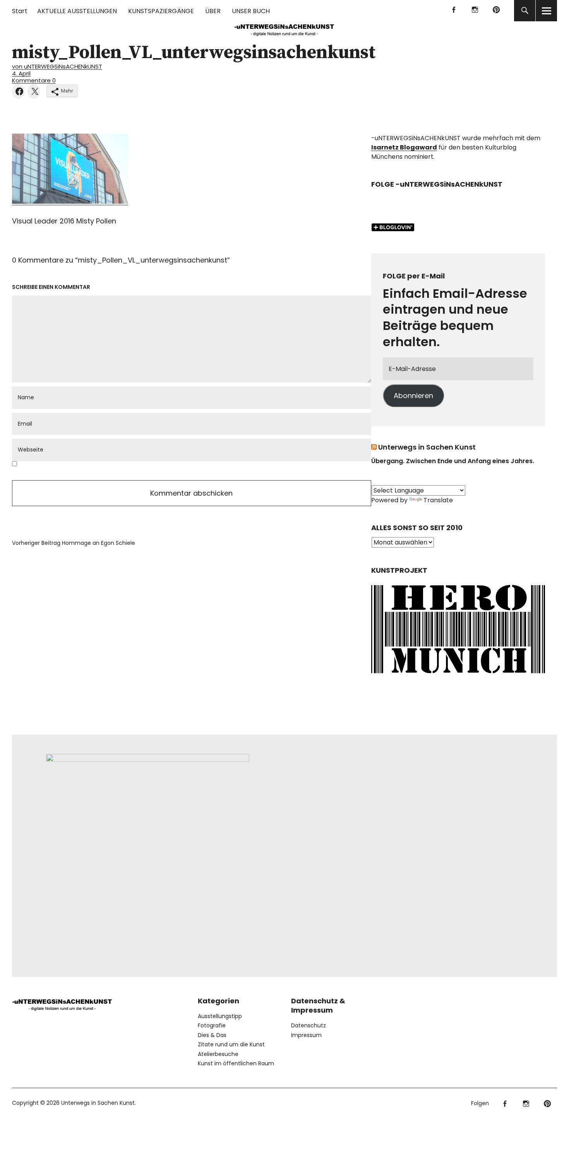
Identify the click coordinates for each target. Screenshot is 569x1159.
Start (19, 11)
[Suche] (524, 10)
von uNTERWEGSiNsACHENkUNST (57, 66)
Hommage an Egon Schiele (73, 542)
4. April (21, 73)
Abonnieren (413, 395)
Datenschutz (308, 1025)
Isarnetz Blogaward (404, 147)
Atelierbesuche (218, 1054)
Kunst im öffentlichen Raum (236, 1063)
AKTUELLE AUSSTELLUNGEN (77, 11)
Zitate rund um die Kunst (231, 1044)
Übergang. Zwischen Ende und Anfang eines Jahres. (452, 461)
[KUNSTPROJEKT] (458, 675)
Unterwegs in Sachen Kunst (427, 447)
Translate (438, 500)
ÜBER (213, 11)
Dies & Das (212, 1035)
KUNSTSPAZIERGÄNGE (161, 11)
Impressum (306, 1035)
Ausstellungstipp (220, 1016)
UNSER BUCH (251, 11)
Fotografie (212, 1025)
